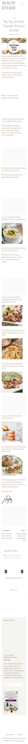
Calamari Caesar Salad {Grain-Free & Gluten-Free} (21, 536)
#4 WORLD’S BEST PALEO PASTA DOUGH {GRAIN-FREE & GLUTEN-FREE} (13, 332)
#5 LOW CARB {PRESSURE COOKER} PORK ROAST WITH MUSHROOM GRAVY (12, 299)
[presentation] (14, 564)
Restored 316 (20, 741)
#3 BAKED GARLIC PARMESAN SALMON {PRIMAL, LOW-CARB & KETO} (13, 366)
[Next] (22, 571)
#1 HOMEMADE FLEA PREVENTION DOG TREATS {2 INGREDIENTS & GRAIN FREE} (14, 449)
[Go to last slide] (6, 571)
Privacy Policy (10, 734)
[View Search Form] (25, 5)
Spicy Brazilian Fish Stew (13, 578)
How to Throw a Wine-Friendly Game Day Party (7, 534)
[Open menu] (22, 5)
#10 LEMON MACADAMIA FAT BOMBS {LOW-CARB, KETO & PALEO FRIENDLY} (12, 74)
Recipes (14, 18)
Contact (19, 734)
